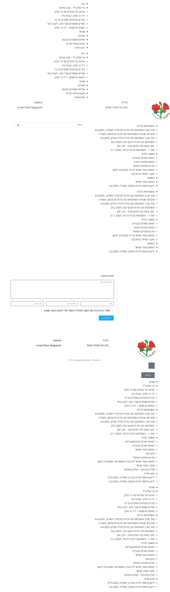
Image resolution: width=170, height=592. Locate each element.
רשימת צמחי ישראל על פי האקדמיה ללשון (134, 170)
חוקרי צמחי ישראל (145, 465)
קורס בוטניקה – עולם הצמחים (139, 469)
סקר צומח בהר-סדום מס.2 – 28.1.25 (136, 146)
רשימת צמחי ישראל (145, 181)
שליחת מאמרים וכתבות (73, 39)
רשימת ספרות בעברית (144, 158)
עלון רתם (150, 453)
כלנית (125, 102)
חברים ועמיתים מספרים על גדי (69, 19)
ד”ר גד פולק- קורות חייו (73, 15)
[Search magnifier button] (18, 125)
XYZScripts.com (96, 360)
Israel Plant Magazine (30, 107)
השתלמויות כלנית (146, 126)
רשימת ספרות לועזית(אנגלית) (140, 441)
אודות (82, 31)
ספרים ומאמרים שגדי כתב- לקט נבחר (66, 23)
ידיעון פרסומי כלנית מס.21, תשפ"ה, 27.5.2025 (131, 477)
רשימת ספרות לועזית (144, 162)
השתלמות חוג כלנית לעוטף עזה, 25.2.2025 (133, 142)
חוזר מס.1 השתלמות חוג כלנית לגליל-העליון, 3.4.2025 (127, 138)
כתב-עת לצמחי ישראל (116, 107)
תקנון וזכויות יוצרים (75, 43)
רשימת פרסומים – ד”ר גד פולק (70, 27)
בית (83, 3)
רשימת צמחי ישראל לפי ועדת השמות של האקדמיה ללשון (126, 461)
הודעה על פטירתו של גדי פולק (69, 11)
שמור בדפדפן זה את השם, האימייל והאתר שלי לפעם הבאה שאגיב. (76, 310)
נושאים (151, 177)
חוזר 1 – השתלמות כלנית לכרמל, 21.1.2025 (132, 150)
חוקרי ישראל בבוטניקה (143, 174)
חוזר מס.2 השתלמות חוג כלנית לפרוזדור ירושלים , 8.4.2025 (125, 130)
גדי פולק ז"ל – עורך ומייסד (72, 7)
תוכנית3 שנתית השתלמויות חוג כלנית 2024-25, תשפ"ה (127, 134)
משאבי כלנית (148, 154)
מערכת (81, 35)
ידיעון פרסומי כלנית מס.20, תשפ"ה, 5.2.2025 (132, 185)
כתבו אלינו (79, 47)
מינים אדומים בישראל (144, 166)
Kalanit (38, 102)
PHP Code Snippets (75, 360)
